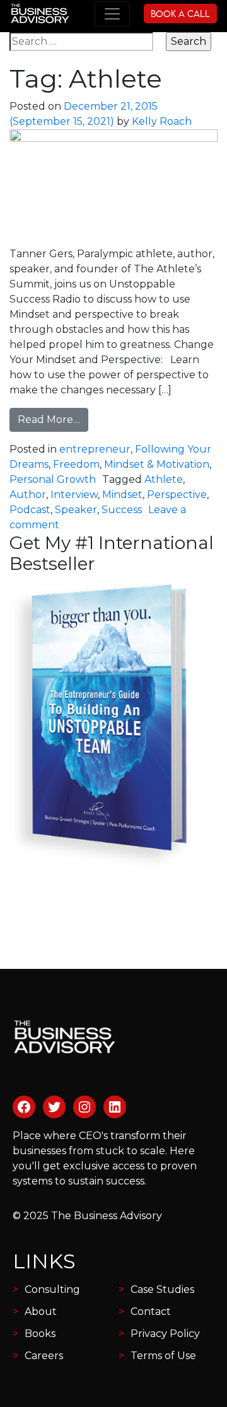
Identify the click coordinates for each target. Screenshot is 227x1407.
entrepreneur (95, 449)
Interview (74, 495)
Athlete (163, 479)
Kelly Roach (162, 121)
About (41, 1311)
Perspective (177, 495)
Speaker (76, 510)
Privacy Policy (165, 1334)
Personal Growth (52, 479)
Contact (151, 1311)
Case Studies (162, 1289)
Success (122, 510)
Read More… (53, 419)
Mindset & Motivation (156, 464)
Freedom (76, 464)
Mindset (122, 495)
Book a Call (180, 13)
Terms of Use (163, 1356)
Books (40, 1334)
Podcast (29, 510)
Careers (44, 1356)
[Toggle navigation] (112, 13)
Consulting (52, 1289)
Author (27, 495)
